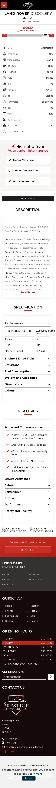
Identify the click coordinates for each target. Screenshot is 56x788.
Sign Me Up (28, 549)
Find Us (34, 621)
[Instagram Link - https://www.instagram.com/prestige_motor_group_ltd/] (13, 751)
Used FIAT (6, 574)
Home (8, 605)
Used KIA (6, 579)
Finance (9, 611)
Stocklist (34, 605)
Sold (32, 616)
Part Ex (34, 611)
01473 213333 (12, 739)
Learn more (35, 773)
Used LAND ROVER (35, 579)
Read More (28, 292)
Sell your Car (11, 616)
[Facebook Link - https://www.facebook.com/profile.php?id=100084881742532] (5, 751)
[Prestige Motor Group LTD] (28, 5)
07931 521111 (12, 743)
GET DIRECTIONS (13, 671)
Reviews (9, 621)
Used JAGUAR (33, 574)
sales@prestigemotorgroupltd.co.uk (24, 747)
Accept (28, 778)
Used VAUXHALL (9, 584)
